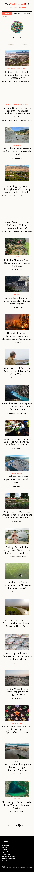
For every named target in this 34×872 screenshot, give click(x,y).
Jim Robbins (18, 736)
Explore (10, 7)
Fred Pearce (18, 158)
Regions (17, 13)
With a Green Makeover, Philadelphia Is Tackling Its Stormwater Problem (17, 515)
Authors (27, 13)
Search (16, 7)
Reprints (4, 847)
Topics (7, 13)
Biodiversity (18, 35)
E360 (5, 842)
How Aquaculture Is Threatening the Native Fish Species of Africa (17, 656)
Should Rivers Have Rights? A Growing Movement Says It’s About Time (17, 406)
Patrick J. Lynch (23, 413)
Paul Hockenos (18, 486)
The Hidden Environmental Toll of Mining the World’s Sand (17, 151)
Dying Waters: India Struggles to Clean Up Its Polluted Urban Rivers (17, 550)
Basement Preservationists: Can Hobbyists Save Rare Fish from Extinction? (17, 442)
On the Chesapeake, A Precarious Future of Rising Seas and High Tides (17, 623)
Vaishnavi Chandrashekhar (18, 556)
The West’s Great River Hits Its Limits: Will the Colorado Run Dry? (17, 225)
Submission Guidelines (9, 856)
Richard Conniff (18, 811)
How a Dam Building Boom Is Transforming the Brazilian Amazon (17, 767)
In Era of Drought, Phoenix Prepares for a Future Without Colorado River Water (17, 112)
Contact (4, 849)
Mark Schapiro (18, 378)
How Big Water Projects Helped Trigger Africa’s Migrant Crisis (17, 691)
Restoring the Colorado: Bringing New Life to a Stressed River (17, 75)
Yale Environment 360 (17, 4)
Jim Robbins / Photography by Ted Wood (18, 81)
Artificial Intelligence (8, 858)
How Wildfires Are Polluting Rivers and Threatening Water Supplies (17, 336)
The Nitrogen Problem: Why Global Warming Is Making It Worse (17, 805)
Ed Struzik (18, 342)
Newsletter (5, 861)
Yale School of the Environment (17, 867)
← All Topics (5, 16)
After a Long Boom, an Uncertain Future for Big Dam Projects (17, 301)
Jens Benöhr (11, 413)
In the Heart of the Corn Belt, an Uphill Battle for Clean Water (17, 371)
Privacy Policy (6, 854)
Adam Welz (18, 448)
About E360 (22, 7)
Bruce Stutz (18, 521)
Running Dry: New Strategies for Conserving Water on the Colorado (17, 189)
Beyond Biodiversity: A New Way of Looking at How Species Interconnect (17, 729)
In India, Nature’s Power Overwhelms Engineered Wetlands (17, 263)
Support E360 (6, 852)
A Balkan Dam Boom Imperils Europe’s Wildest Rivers (17, 479)
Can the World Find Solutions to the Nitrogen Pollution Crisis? (17, 585)
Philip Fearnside (18, 773)
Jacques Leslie (18, 307)
